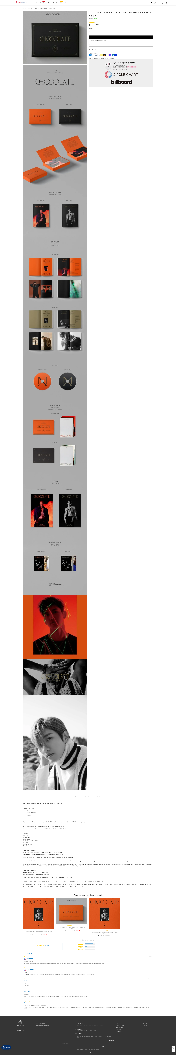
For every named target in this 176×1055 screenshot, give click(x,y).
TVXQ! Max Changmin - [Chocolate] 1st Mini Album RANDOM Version (104, 933)
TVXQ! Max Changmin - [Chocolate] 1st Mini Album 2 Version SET (38, 932)
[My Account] (162, 3)
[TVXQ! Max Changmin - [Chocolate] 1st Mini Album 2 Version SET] (38, 913)
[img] (27, 956)
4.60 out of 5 (46, 945)
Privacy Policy (119, 1027)
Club (66, 2)
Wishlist (92, 44)
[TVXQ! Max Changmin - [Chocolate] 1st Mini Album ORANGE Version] (71, 911)
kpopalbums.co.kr (20, 1032)
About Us (145, 1023)
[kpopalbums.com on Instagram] (90, 1052)
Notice (61, 2)
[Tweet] (92, 49)
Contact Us (145, 1025)
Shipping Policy (119, 1029)
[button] (91, 22)
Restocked (55, 2)
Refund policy (119, 1031)
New (37, 2)
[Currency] (155, 3)
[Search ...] (159, 3)
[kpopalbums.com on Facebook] (85, 1052)
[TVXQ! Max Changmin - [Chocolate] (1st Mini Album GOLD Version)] (55, 37)
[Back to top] (173, 1050)
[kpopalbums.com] (20, 2)
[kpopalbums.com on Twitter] (88, 1052)
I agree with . (98, 40)
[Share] (89, 49)
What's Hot (42, 2)
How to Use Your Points (122, 1033)
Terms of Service (120, 1025)
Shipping (91, 28)
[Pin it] (95, 49)
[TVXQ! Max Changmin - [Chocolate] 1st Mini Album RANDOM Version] (104, 913)
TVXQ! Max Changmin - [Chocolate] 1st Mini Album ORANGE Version (71, 928)
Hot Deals (49, 2)
